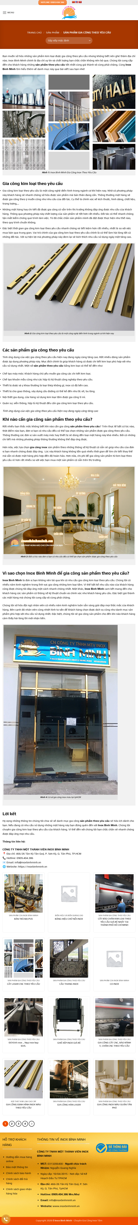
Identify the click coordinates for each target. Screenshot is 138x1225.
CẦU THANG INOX (68, 984)
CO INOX (114, 984)
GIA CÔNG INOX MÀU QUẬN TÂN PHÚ (114, 1106)
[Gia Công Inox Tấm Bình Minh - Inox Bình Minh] (69, 12)
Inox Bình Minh (94, 588)
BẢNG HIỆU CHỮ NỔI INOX (69, 918)
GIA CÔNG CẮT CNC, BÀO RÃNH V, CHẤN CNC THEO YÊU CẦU (114, 1044)
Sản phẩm (52, 32)
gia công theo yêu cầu (52, 349)
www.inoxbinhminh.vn (66, 1206)
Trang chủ (34, 32)
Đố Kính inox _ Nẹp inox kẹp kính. (23, 1044)
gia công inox (38, 447)
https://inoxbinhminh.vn (32, 866)
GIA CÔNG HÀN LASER (69, 1104)
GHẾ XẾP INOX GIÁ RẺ (69, 1042)
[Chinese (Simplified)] (73, 2)
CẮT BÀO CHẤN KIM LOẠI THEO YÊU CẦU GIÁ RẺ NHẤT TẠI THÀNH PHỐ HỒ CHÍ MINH (114, 921)
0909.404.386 (59, 1194)
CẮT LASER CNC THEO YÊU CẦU (23, 984)
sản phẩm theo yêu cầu (95, 820)
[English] (76, 2)
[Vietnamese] (80, 2)
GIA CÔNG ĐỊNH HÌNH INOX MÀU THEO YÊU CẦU (23, 1106)
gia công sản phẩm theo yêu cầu (58, 419)
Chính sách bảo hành (18, 1173)
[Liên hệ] (6, 1219)
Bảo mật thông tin (17, 1167)
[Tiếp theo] (31, 1124)
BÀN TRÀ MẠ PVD (23, 918)
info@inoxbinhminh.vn (62, 1200)
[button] (8, 12)
